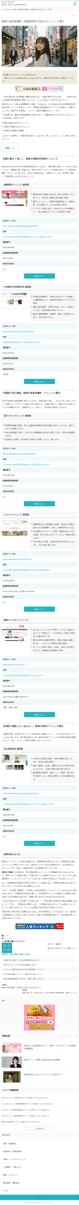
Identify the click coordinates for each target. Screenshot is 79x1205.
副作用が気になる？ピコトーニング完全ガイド (43, 1074)
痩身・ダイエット (10, 1175)
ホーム (3, 9)
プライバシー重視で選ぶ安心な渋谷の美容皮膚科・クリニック (24, 969)
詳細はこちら (39, 276)
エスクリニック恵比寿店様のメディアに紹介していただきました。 (26, 1110)
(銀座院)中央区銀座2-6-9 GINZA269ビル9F (20, 342)
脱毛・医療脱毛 (9, 1144)
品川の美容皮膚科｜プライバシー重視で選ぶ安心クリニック (23, 974)
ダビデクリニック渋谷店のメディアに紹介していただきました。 (25, 1098)
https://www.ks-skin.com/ (13, 665)
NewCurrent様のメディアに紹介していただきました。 (22, 1122)
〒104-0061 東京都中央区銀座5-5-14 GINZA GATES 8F (26, 570)
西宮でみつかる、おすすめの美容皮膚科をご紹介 (20, 965)
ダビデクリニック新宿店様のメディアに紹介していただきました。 (26, 1116)
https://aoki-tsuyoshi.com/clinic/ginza (18, 331)
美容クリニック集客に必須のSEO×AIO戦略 (42, 1060)
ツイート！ (7, 938)
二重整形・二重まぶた (12, 1167)
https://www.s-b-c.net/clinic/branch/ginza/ (19, 226)
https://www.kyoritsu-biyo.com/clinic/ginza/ (20, 793)
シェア (5, 936)
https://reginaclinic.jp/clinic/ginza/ (16, 559)
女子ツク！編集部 (54, 944)
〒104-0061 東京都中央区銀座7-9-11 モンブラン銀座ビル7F (27, 804)
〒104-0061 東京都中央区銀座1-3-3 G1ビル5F (22, 675)
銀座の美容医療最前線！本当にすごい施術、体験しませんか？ (24, 979)
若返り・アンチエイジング (14, 1159)
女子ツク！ (39, 1202)
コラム (6, 1191)
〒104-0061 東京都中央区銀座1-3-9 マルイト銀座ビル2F (26, 237)
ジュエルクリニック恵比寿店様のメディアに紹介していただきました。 (28, 1104)
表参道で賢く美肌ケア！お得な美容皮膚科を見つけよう (22, 960)
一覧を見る (39, 1128)
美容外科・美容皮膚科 (11, 9)
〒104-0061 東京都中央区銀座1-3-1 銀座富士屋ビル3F (25, 464)
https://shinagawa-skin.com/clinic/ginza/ (19, 454)
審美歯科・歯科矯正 (11, 1183)
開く (13, 148)
